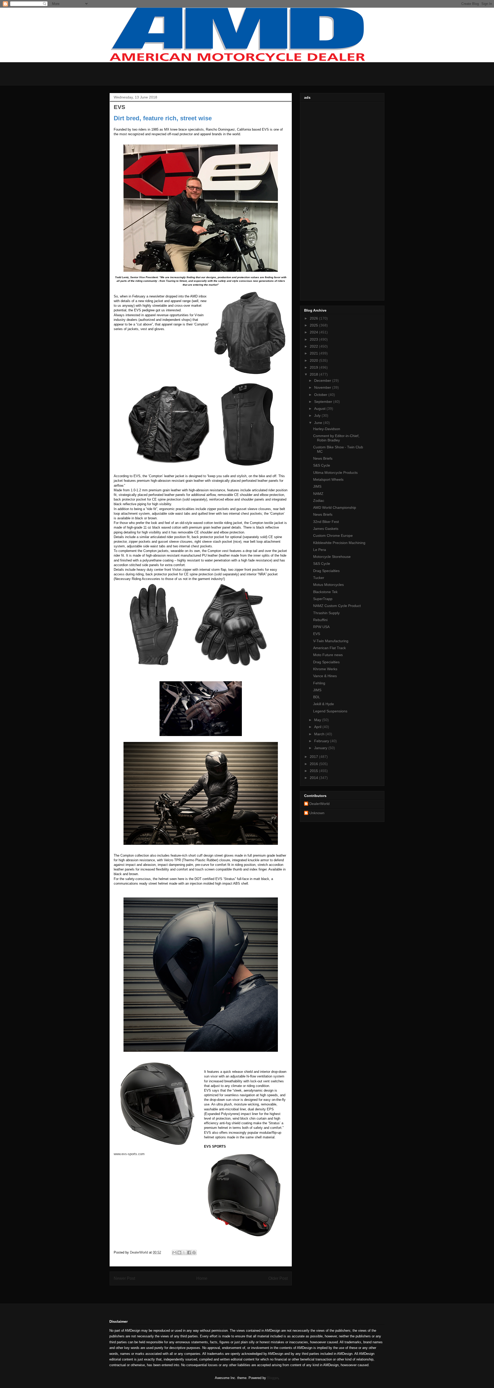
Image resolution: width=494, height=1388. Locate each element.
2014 (314, 778)
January (321, 748)
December (323, 380)
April (318, 727)
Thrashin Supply (326, 613)
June (318, 423)
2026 (314, 318)
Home (201, 1278)
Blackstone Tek (325, 592)
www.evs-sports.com (129, 1154)
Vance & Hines (325, 676)
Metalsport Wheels (328, 479)
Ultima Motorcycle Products (335, 472)
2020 (314, 360)
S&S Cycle (321, 465)
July (318, 415)
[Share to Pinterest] (194, 1252)
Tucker (318, 578)
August (320, 408)
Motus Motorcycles (328, 585)
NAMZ (318, 494)
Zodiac (318, 500)
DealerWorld (319, 804)
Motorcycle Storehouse (332, 557)
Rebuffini (320, 620)
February (322, 741)
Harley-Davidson (326, 429)
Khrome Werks (325, 669)
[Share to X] (184, 1252)
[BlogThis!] (179, 1252)
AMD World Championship (334, 507)
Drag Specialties (326, 571)
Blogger (272, 1378)
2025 (314, 325)
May (318, 720)
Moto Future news (328, 655)
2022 (314, 346)
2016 (314, 764)
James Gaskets (325, 529)
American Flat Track (329, 648)
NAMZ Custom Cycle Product (337, 606)
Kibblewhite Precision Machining (339, 543)
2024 (314, 332)
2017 (314, 757)
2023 (314, 339)
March (319, 734)
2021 (314, 353)
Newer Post (124, 1278)
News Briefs (322, 458)
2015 (314, 771)
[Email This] (174, 1252)
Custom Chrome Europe (333, 535)
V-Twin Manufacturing (330, 641)
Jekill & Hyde (323, 704)
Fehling (319, 683)
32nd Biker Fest (326, 522)
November (323, 387)
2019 (314, 367)
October (321, 395)
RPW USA (321, 627)
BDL (316, 697)
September (323, 402)
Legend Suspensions (330, 711)
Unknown (316, 813)
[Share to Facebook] (189, 1252)
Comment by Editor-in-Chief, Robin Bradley (336, 438)
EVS (316, 634)
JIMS (317, 486)
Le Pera (319, 550)
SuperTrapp (322, 599)
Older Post (278, 1278)
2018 (314, 374)
